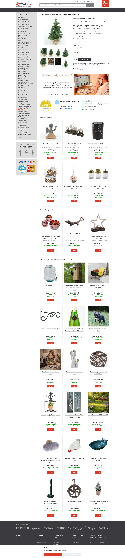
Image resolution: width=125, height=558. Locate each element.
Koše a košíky (22, 70)
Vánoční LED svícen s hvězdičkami (98, 143)
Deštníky (20, 47)
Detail (50, 157)
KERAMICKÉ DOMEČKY (25, 66)
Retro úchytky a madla (24, 23)
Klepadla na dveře (23, 68)
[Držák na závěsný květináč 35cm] (50, 327)
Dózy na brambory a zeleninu (25, 56)
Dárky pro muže (22, 38)
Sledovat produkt (85, 59)
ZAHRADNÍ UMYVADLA (24, 129)
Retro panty (21, 92)
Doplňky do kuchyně (23, 54)
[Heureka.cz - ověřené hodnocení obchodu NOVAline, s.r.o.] (22, 172)
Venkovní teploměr (23, 117)
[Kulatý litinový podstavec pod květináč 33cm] (98, 370)
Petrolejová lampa (23, 80)
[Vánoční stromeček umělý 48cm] (54, 45)
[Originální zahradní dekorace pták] (98, 413)
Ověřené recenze (58, 535)
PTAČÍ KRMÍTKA (22, 18)
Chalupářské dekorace (24, 64)
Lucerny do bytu (22, 75)
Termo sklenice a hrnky (24, 104)
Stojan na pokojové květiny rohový (50, 415)
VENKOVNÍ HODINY (23, 14)
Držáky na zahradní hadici (25, 59)
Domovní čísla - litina (23, 21)
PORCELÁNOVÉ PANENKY (25, 84)
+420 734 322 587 (73, 2)
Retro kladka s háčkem (74, 501)
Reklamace (38, 537)
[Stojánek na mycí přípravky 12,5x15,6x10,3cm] (98, 283)
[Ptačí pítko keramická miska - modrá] (98, 456)
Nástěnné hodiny (22, 77)
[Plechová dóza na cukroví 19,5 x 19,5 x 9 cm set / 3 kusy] (50, 234)
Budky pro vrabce (22, 35)
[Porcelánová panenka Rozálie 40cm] (50, 370)
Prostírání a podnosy (23, 85)
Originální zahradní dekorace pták (98, 415)
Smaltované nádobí (23, 96)
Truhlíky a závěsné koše (24, 106)
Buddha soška (22, 31)
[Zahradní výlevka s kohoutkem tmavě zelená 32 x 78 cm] (50, 499)
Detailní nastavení (72, 554)
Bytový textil (21, 37)
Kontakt (83, 2)
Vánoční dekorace (23, 110)
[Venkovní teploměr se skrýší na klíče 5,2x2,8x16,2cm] (74, 413)
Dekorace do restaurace (24, 42)
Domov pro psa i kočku (24, 51)
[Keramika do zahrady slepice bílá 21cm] (74, 456)
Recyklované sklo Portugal (25, 89)
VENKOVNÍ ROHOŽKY (24, 24)
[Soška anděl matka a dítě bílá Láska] (74, 370)
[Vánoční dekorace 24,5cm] (50, 141)
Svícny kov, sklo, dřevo (24, 103)
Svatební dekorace (23, 101)
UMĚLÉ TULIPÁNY (23, 108)
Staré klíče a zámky (23, 98)
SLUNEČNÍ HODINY (23, 94)
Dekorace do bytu (22, 40)
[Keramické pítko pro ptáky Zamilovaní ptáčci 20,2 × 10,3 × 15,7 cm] (50, 456)
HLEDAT (90, 5)
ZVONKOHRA (22, 136)
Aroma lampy (21, 30)
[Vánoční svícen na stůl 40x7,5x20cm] (74, 141)
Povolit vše (52, 554)
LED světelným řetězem (100, 32)
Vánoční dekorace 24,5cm (50, 143)
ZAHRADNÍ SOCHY (23, 127)
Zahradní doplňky (22, 124)
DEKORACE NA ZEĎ (24, 44)
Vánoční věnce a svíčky (24, 113)
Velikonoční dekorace (23, 115)
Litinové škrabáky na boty (24, 73)
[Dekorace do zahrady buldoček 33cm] (98, 327)
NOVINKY (37, 10)
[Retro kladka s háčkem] (74, 499)
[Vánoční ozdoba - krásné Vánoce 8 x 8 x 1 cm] (74, 184)
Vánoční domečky (22, 111)
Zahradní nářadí (22, 125)
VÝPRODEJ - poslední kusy (25, 26)
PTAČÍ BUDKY (22, 87)
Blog (17, 537)
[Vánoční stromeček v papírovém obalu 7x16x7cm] (98, 499)
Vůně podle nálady (23, 118)
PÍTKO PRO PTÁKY (23, 19)
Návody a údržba (39, 535)
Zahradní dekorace (23, 122)
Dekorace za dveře (23, 45)
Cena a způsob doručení (41, 542)
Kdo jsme (37, 544)
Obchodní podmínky (58, 540)
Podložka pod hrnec (23, 82)
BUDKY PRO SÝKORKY (24, 33)
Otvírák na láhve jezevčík (74, 233)
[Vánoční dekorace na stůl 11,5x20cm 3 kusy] (98, 184)
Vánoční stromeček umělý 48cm (71, 14)
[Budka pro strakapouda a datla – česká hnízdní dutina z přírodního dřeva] (74, 283)
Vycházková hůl (22, 120)
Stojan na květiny (22, 99)
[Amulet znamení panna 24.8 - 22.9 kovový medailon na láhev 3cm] (74, 327)
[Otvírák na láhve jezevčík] (74, 231)
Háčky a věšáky (22, 61)
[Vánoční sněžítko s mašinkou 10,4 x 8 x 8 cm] (50, 184)
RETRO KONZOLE (23, 91)
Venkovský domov (44, 14)
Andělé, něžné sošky (23, 28)
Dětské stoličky (22, 49)
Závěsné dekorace (23, 132)
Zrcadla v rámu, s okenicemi (25, 134)
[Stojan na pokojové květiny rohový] (50, 413)
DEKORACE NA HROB (24, 16)
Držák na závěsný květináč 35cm (50, 329)
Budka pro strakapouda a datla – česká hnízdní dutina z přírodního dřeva (74, 288)
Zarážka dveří (21, 131)
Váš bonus (91, 2)
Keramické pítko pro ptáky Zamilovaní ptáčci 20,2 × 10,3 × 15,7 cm (50, 460)
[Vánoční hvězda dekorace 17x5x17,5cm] (98, 234)
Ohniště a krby (22, 78)
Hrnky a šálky (21, 63)
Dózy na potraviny (23, 58)
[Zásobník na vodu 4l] (50, 283)
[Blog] (44, 10)
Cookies (55, 544)
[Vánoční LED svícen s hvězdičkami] (98, 141)
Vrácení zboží (38, 540)
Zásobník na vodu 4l (50, 285)
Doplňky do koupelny (23, 52)
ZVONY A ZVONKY (23, 138)
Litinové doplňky (22, 71)
